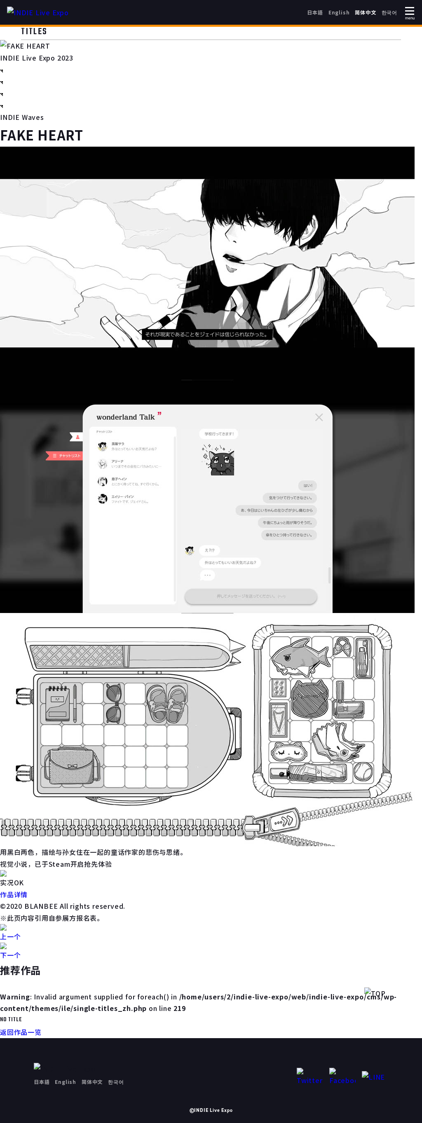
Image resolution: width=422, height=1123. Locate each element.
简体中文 (365, 12)
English (339, 12)
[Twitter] (310, 1077)
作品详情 (14, 894)
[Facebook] (342, 1077)
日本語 (315, 12)
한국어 (389, 12)
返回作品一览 (21, 1032)
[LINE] (375, 1077)
